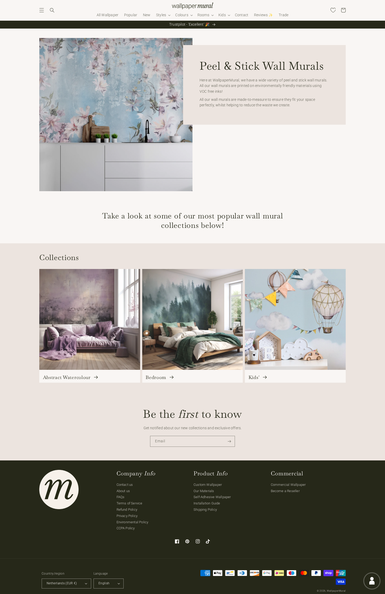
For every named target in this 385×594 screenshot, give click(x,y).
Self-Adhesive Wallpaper (212, 497)
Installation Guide (207, 503)
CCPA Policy (126, 528)
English (104, 583)
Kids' (255, 377)
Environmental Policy (132, 522)
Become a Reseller (285, 491)
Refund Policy (127, 510)
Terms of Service (129, 503)
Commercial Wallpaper (288, 485)
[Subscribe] (229, 441)
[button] (41, 10)
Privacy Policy (127, 516)
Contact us (125, 485)
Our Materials (204, 491)
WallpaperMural (336, 591)
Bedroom (157, 377)
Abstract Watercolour (67, 377)
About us (123, 491)
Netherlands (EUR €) (62, 583)
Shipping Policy (205, 510)
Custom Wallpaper (208, 485)
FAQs (121, 497)
